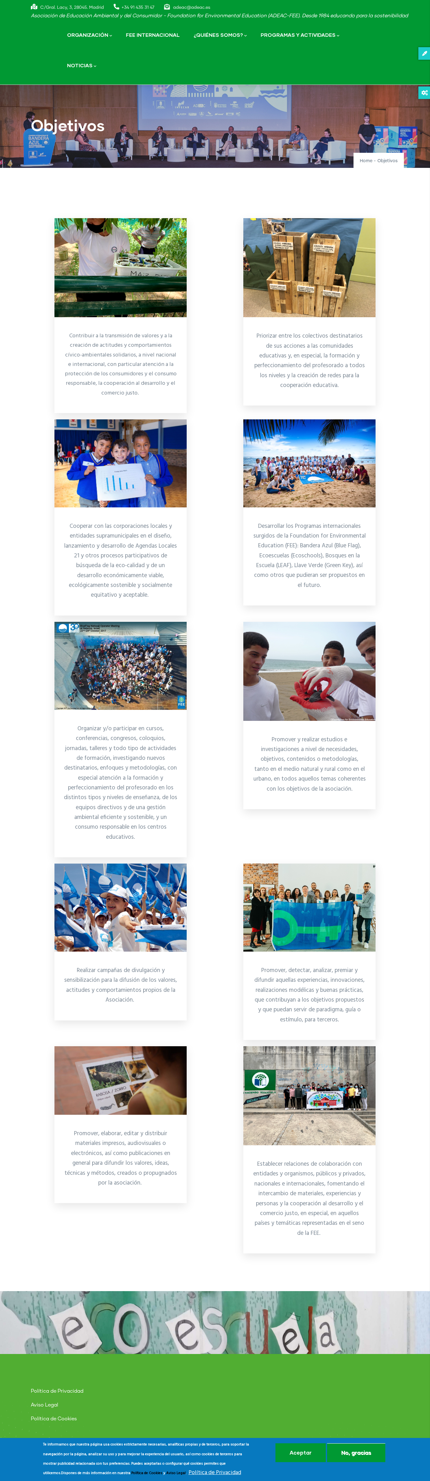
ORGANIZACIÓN (87, 35)
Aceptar (301, 1452)
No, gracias (356, 1452)
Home (366, 161)
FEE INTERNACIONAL (153, 35)
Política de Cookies (54, 1418)
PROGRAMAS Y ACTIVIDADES (298, 35)
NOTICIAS (80, 65)
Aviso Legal (44, 1404)
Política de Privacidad (57, 1391)
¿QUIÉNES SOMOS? (218, 35)
